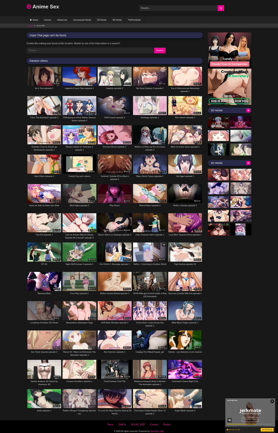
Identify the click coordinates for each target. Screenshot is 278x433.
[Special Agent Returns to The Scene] (240, 229)
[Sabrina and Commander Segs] (218, 188)
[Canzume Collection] (218, 202)
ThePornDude (134, 20)
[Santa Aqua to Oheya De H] (240, 122)
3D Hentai (117, 20)
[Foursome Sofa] (218, 136)
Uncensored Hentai (82, 20)
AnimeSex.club (157, 431)
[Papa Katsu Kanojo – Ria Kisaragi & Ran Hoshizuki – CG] (218, 216)
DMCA (122, 424)
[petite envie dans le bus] (218, 149)
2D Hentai (101, 20)
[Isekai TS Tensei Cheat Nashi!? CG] (240, 202)
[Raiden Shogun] (240, 216)
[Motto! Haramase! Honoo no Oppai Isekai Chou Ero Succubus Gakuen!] (240, 175)
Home (35, 20)
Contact (154, 424)
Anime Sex (45, 7)
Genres (47, 20)
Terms (110, 424)
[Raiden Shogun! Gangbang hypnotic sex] (240, 188)
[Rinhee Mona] (218, 175)
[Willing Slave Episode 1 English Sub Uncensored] (240, 136)
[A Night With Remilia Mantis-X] (218, 122)
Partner (167, 424)
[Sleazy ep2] (240, 149)
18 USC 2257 (138, 424)
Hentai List (62, 20)
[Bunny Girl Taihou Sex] (218, 229)
